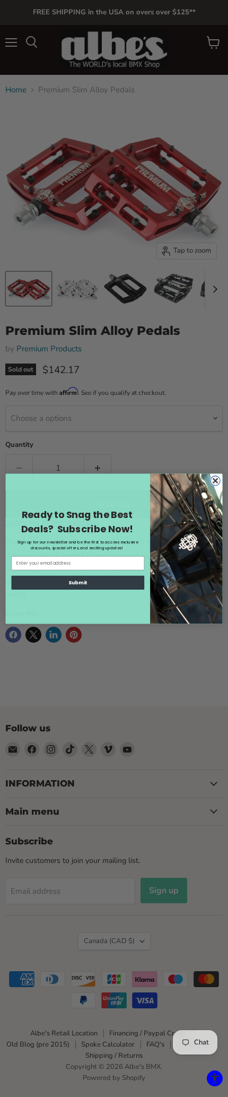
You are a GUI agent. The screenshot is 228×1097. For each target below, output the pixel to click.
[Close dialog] (215, 480)
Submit (77, 582)
